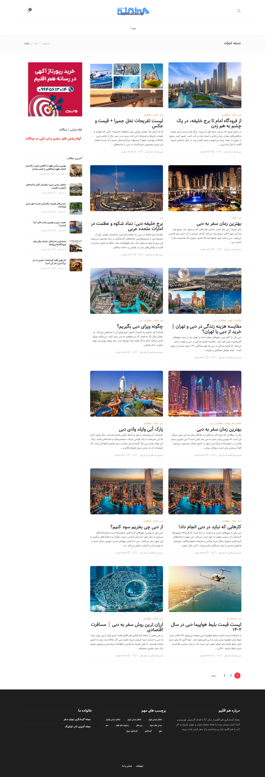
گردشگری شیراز (132, 731)
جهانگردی (225, 115)
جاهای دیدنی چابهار (113, 719)
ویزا (161, 320)
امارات (233, 115)
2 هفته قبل (61, 174)
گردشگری (148, 731)
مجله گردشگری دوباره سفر (77, 719)
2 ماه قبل (62, 193)
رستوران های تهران (122, 725)
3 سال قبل (222, 357)
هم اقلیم (46, 43)
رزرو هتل (139, 725)
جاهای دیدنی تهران (155, 719)
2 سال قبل (150, 151)
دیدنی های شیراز (156, 725)
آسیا (35, 43)
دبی (239, 115)
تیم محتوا (237, 151)
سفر (107, 725)
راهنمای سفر (236, 423)
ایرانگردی (237, 320)
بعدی (213, 675)
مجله (134, 28)
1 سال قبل (228, 151)
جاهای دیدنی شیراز (134, 719)
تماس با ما (127, 766)
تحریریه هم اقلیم (234, 357)
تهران (230, 320)
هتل (160, 731)
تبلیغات (139, 766)
